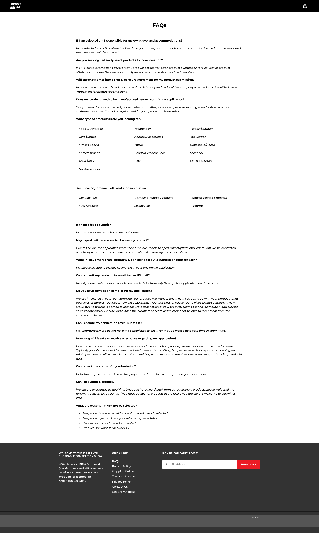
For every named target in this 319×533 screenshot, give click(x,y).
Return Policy (121, 466)
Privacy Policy (121, 481)
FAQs (116, 461)
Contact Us (120, 486)
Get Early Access (123, 492)
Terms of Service (123, 476)
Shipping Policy (123, 471)
